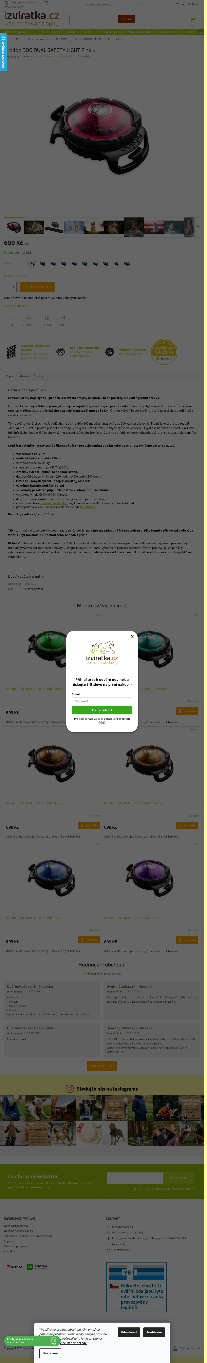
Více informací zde (73, 1343)
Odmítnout (129, 1332)
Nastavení (50, 1353)
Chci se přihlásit (102, 710)
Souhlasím (154, 1332)
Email (76, 694)
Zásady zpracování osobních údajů (112, 720)
